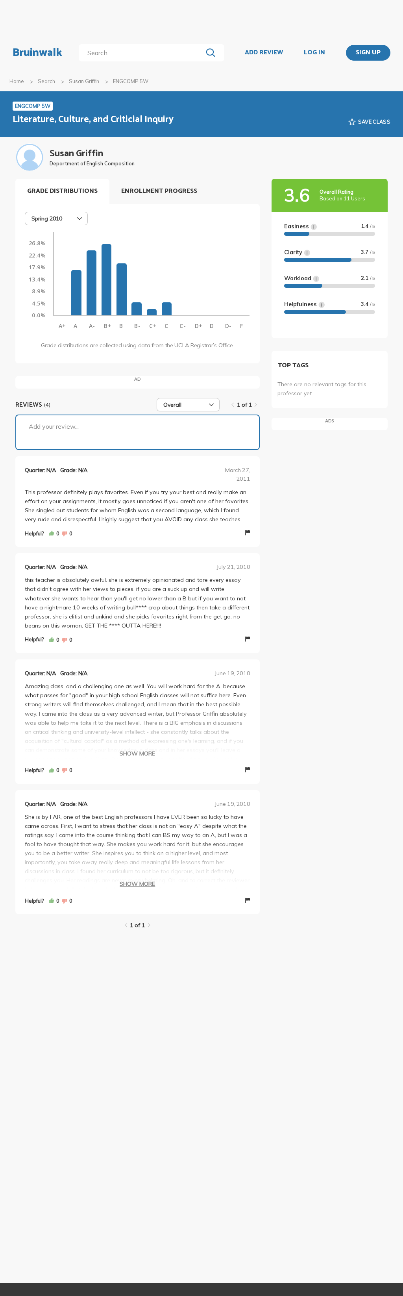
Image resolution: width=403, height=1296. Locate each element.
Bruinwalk (37, 52)
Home (16, 81)
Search (46, 81)
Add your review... (54, 426)
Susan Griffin (84, 81)
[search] (142, 52)
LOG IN (314, 53)
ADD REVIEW (264, 53)
